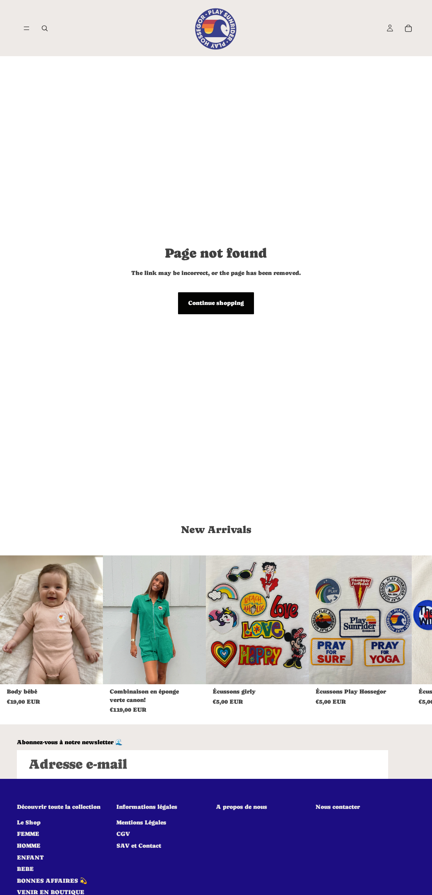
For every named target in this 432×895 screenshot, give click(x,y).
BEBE (25, 868)
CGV (123, 833)
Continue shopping (216, 302)
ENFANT (30, 857)
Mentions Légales (141, 822)
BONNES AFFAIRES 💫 (52, 880)
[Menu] (26, 28)
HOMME (28, 845)
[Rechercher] (44, 28)
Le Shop (28, 822)
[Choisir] (89, 671)
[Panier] (408, 28)
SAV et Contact (138, 845)
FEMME (28, 833)
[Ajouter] (295, 671)
